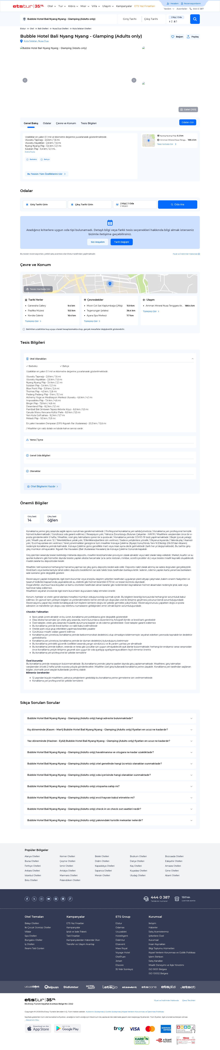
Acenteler (182, 8)
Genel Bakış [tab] (31, 123)
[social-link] (27, 898)
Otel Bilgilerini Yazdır (43, 486)
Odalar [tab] (47, 123)
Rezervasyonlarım (192, 3)
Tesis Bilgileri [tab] (89, 123)
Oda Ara (179, 204)
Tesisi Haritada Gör (40, 289)
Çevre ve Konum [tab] (66, 123)
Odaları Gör (188, 122)
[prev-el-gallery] (25, 80)
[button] (195, 19)
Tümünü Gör (32, 321)
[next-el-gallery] (134, 80)
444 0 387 (198, 8)
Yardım (167, 8)
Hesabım (175, 3)
